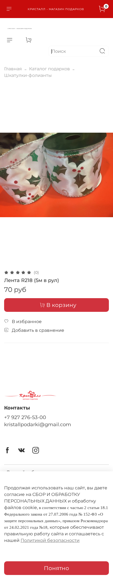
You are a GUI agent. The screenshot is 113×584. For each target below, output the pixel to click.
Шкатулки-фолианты (28, 75)
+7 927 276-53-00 (25, 417)
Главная (13, 68)
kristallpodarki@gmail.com (37, 424)
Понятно (56, 568)
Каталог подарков (49, 68)
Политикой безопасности (50, 540)
